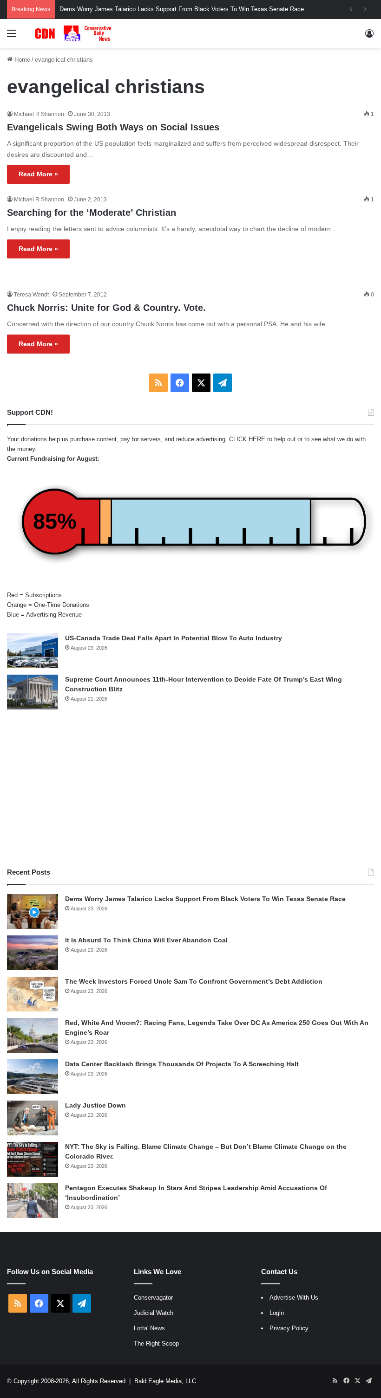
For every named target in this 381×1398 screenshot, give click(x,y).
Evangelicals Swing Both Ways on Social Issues (113, 127)
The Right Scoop (156, 1343)
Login (276, 1312)
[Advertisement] (190, 788)
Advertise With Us (293, 1297)
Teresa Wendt (31, 294)
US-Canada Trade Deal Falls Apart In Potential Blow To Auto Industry (173, 638)
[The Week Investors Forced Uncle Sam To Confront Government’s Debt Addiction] (32, 994)
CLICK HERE (247, 439)
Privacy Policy (289, 1328)
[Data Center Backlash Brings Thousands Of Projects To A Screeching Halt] (32, 1076)
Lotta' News (149, 1328)
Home (21, 59)
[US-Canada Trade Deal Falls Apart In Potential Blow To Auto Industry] (32, 650)
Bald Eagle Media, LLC (165, 1381)
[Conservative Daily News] (74, 33)
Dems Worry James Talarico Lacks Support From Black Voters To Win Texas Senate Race (205, 898)
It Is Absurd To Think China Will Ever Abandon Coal (146, 940)
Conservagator (153, 1297)
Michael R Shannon (39, 114)
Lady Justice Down (95, 1105)
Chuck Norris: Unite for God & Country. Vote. (106, 308)
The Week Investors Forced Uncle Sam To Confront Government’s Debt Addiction (193, 981)
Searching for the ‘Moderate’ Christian (91, 212)
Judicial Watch (153, 1312)
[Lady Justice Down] (32, 1118)
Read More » (38, 174)
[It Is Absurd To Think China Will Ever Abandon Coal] (32, 952)
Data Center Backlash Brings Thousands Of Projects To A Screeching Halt (182, 1064)
